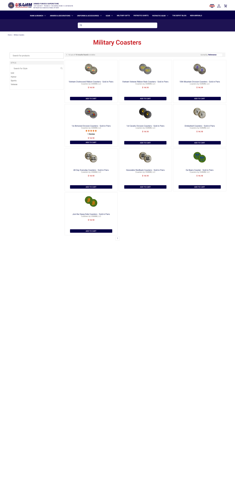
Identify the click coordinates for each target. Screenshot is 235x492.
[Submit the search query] (62, 68)
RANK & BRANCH (36, 16)
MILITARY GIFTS (123, 16)
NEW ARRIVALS (196, 16)
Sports (14, 80)
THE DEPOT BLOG (179, 16)
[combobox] (117, 25)
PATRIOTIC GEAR (159, 16)
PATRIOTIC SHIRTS (141, 16)
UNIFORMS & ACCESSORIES (88, 16)
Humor (13, 77)
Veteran (14, 84)
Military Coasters (19, 35)
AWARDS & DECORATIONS (60, 16)
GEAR (108, 16)
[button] (225, 6)
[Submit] (81, 25)
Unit (12, 73)
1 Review (91, 134)
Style (13, 63)
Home (10, 35)
